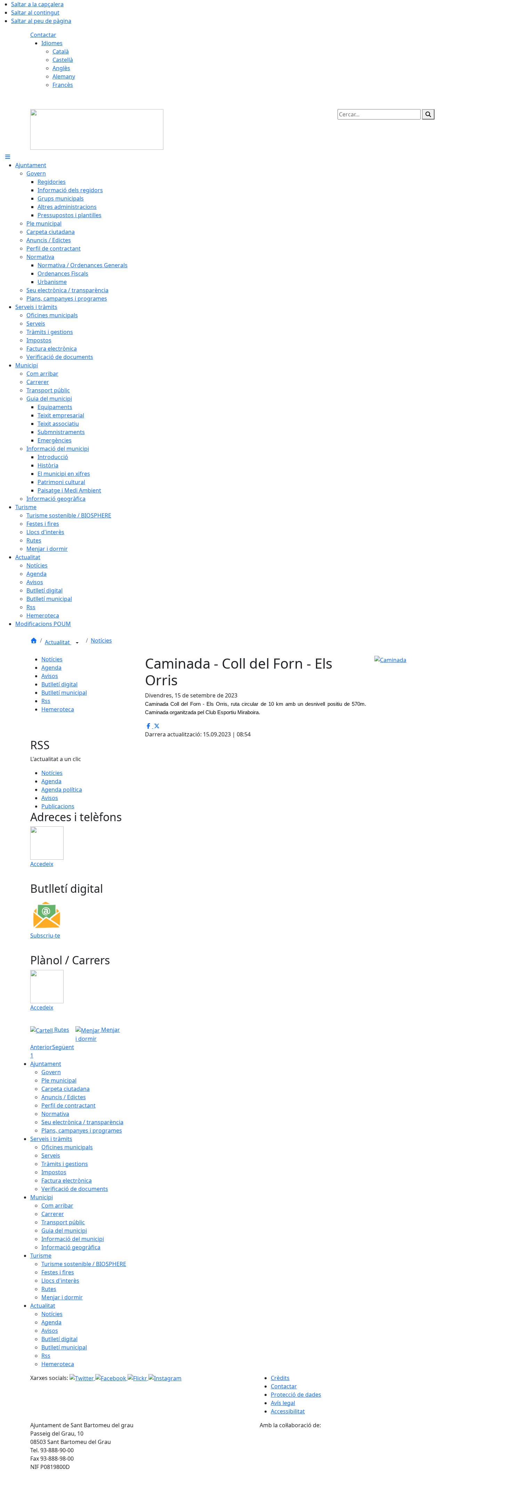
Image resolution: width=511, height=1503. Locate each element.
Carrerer (52, 1214)
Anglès (61, 68)
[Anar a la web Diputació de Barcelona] (370, 1465)
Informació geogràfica (70, 1247)
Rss (45, 701)
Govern (51, 1072)
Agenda (51, 667)
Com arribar (57, 1205)
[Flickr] (138, 1378)
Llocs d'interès (60, 1280)
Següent (63, 1047)
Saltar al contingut (35, 12)
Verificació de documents (74, 1189)
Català (60, 51)
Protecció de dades (296, 1394)
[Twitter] (82, 1378)
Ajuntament (45, 1064)
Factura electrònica (66, 1180)
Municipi (41, 1197)
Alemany (63, 76)
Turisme (40, 1255)
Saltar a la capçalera (37, 4)
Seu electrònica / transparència (82, 1122)
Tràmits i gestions (64, 1164)
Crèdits (280, 1378)
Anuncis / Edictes (63, 1097)
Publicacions (57, 806)
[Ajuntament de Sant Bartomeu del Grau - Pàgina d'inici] (96, 129)
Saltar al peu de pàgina (41, 21)
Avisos (49, 676)
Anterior (41, 1047)
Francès (62, 85)
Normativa (55, 1114)
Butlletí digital (59, 684)
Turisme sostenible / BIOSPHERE (83, 1264)
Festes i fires (57, 1272)
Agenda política (61, 789)
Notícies (101, 640)
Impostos (53, 1172)
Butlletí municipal (64, 692)
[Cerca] (428, 114)
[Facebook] (111, 1378)
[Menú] (7, 157)
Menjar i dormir (62, 1297)
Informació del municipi (72, 1239)
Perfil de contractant (68, 1105)
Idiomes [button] (52, 43)
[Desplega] (77, 643)
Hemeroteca (57, 709)
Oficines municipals (67, 1147)
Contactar (43, 35)
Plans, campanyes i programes (81, 1130)
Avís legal (283, 1403)
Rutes (61, 1030)
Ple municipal (58, 1080)
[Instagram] (164, 1378)
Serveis (50, 1155)
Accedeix (41, 864)
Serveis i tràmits (51, 1139)
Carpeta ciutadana (65, 1089)
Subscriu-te (45, 935)
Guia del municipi (64, 1230)
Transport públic (63, 1222)
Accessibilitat (288, 1411)
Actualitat (58, 642)
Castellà (62, 60)
